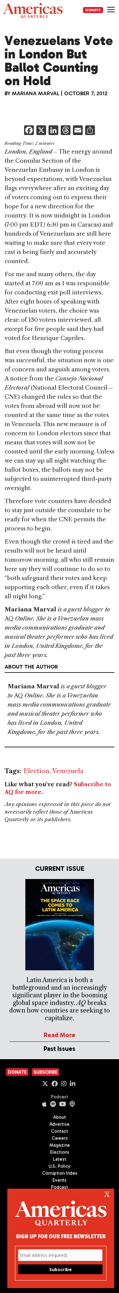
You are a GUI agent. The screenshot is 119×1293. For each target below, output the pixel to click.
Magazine (59, 1145)
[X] (41, 131)
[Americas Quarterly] (33, 10)
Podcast (59, 1097)
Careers (60, 1138)
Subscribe (45, 1072)
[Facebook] (29, 131)
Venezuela (67, 771)
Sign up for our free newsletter (61, 1236)
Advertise (59, 1124)
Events (59, 1180)
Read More (59, 1035)
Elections (59, 1152)
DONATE (93, 10)
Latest (59, 1159)
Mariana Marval (36, 93)
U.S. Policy (59, 1166)
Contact (59, 1131)
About (59, 1117)
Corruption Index (59, 1173)
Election (36, 771)
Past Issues (59, 1048)
